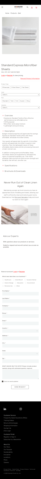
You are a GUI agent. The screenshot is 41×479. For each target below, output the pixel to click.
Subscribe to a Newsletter (12, 439)
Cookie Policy (15, 469)
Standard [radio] (5, 101)
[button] (32, 8)
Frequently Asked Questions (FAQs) (15, 418)
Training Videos (9, 420)
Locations (7, 457)
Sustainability (8, 452)
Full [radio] (17, 101)
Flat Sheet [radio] (25, 87)
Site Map (18, 470)
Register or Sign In (10, 437)
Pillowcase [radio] (6, 87)
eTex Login (7, 431)
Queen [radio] (22, 101)
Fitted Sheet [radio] (16, 87)
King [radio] (28, 101)
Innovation (7, 455)
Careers (6, 462)
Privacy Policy (7, 469)
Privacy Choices (24, 469)
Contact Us (7, 428)
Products (14, 13)
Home (7, 13)
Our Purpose (8, 449)
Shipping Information (11, 425)
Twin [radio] (12, 101)
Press (5, 460)
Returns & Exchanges (11, 423)
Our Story (7, 447)
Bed (19, 13)
